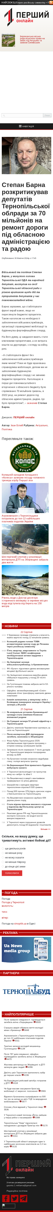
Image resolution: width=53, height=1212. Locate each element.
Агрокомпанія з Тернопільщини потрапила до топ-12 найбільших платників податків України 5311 (24, 1038)
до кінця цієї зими (15, 866)
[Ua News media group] (26, 951)
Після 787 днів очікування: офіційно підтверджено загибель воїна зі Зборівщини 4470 (25, 1056)
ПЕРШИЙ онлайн (24, 417)
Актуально (42, 425)
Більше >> (45, 829)
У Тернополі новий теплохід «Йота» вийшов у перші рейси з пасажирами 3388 (25, 1116)
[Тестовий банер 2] (26, 992)
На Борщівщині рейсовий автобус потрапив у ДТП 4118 (25, 1081)
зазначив (32, 403)
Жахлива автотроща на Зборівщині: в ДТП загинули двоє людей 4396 (24, 1065)
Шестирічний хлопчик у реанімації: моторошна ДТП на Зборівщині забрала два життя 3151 (25, 1133)
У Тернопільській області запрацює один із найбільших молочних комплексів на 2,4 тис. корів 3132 (25, 1144)
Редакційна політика (17, 1191)
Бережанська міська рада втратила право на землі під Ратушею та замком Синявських (32, 39)
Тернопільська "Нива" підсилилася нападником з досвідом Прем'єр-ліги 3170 (26, 1124)
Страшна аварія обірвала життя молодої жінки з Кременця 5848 (23, 1028)
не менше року (13, 853)
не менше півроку (15, 862)
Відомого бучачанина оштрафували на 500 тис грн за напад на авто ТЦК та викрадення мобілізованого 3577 (25, 1099)
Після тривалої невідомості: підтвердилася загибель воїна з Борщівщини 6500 (24, 1020)
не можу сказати (14, 857)
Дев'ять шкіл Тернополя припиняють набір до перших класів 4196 (24, 1073)
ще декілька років (15, 848)
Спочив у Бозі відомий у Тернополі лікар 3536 (23, 1108)
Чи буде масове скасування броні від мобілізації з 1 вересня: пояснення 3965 (25, 1089)
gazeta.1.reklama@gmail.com (21, 1185)
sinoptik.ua (20, 923)
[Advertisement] (26, 79)
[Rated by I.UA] (8, 1205)
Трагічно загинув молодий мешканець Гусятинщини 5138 (22, 1047)
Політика (7, 429)
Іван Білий (17, 425)
